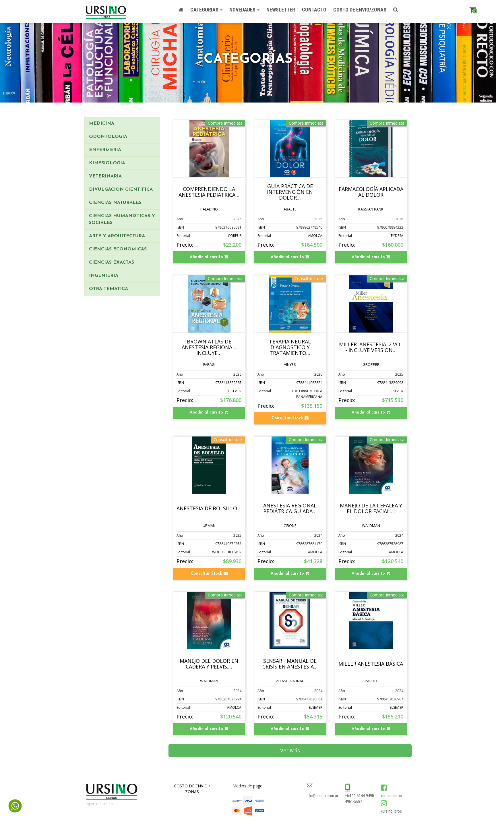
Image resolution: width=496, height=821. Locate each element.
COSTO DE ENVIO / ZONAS (192, 788)
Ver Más (290, 750)
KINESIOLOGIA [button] (107, 163)
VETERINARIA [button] (105, 176)
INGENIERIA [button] (103, 275)
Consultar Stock (288, 418)
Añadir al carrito (207, 257)
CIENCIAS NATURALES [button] (115, 202)
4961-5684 (353, 801)
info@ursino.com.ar (322, 795)
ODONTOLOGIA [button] (108, 136)
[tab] (122, 123)
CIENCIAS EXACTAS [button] (111, 262)
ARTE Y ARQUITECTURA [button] (117, 236)
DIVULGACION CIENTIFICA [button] (121, 189)
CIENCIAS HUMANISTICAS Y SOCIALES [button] (122, 219)
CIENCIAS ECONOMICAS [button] (118, 249)
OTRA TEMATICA (108, 289)
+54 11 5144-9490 (359, 795)
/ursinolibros (391, 795)
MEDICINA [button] (101, 123)
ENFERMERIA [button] (105, 150)
